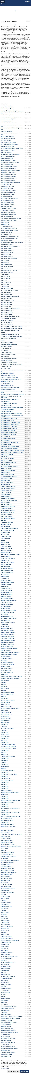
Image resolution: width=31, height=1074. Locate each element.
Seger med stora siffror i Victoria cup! (8, 748)
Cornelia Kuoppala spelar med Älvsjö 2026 (9, 110)
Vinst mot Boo (3, 696)
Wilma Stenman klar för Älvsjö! (7, 360)
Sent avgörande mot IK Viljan (6, 958)
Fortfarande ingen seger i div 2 (7, 592)
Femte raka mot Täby (5, 586)
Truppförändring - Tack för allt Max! (8, 172)
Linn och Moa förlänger (5, 383)
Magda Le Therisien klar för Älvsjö (8, 518)
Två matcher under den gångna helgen (8, 1006)
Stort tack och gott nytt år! (6, 366)
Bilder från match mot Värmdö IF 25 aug (9, 166)
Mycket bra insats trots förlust (7, 820)
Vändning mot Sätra (5, 928)
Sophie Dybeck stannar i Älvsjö (7, 200)
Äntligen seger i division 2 (6, 588)
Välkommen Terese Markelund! (7, 312)
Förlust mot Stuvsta (5, 542)
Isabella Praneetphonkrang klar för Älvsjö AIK (10, 652)
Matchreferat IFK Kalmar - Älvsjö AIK (8, 430)
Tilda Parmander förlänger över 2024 (8, 208)
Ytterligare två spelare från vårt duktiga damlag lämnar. (12, 407)
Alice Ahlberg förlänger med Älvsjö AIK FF (9, 448)
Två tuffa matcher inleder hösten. (7, 409)
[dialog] (15, 1066)
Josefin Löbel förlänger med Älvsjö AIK (9, 220)
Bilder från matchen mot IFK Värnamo (8, 176)
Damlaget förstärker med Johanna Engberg (10, 940)
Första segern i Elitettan (5, 480)
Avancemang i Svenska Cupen (7, 926)
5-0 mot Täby (3, 996)
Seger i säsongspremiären (6, 504)
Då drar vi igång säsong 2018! (7, 780)
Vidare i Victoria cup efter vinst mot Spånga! (10, 792)
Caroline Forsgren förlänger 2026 (7, 136)
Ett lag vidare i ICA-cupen (6, 1040)
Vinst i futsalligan (4, 674)
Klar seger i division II (5, 766)
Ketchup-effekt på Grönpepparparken (8, 600)
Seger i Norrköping (4, 908)
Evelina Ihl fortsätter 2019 (6, 650)
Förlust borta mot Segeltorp (6, 248)
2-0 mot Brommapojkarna (6, 1014)
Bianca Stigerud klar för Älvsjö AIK (8, 640)
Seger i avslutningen (5, 680)
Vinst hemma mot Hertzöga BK (7, 252)
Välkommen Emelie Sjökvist (6, 304)
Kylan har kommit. (4, 848)
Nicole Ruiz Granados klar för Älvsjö (8, 190)
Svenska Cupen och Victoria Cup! (7, 802)
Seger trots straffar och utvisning (7, 562)
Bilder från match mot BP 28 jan (7, 310)
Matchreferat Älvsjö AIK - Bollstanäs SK (9, 418)
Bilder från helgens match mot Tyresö (8, 168)
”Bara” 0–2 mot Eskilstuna (6, 536)
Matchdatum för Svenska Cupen (7, 870)
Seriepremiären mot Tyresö (6, 294)
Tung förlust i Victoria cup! (6, 712)
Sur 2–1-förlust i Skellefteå (6, 478)
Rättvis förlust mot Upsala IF (6, 550)
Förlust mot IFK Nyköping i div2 (7, 694)
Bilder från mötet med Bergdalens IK (8, 338)
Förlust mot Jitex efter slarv (6, 460)
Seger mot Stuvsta (4, 948)
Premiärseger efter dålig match (7, 616)
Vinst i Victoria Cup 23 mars (6, 298)
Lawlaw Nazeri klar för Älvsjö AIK (7, 373)
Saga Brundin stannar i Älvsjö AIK (7, 204)
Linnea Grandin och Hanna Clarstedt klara (9, 377)
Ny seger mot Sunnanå (5, 472)
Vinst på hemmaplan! (5, 284)
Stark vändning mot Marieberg (7, 952)
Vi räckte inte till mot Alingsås (7, 522)
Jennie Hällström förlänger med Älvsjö (9, 358)
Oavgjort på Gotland (5, 534)
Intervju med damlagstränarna (7, 342)
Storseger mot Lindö (5, 944)
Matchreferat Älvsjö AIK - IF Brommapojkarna (10, 424)
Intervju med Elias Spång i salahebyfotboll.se (10, 316)
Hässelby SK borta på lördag (7, 938)
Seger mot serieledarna (5, 720)
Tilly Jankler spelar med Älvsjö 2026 (8, 119)
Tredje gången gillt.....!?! (5, 794)
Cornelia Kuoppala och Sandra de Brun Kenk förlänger (12, 148)
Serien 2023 (3, 332)
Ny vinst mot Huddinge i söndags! (8, 844)
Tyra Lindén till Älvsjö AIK (6, 184)
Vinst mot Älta (3, 850)
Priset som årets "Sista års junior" (7, 868)
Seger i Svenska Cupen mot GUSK (8, 138)
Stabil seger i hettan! (5, 734)
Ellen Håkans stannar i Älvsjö (6, 226)
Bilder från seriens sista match (7, 164)
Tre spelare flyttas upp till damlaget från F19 (10, 334)
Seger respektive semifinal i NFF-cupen (9, 1022)
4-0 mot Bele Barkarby (9, 21)
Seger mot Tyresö (4, 918)
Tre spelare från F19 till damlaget (7, 146)
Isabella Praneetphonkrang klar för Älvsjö (9, 230)
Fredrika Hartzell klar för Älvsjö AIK (8, 1042)
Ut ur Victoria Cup (4, 1004)
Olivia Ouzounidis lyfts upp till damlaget (9, 344)
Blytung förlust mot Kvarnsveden (7, 474)
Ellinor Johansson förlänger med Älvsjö (9, 362)
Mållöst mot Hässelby (5, 608)
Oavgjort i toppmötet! (5, 736)
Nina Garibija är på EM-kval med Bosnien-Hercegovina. (12, 242)
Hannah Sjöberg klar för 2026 (7, 121)
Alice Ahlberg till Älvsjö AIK (6, 516)
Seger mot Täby (4, 686)
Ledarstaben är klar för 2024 (6, 240)
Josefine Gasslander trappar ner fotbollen (9, 1032)
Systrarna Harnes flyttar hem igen (7, 1008)
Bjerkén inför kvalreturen (6, 524)
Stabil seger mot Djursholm (6, 590)
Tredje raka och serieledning (6, 594)
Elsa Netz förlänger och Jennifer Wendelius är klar (11, 379)
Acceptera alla (24, 1071)
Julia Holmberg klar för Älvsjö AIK (8, 1046)
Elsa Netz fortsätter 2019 (6, 670)
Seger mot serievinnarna (6, 1056)
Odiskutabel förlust (5, 904)
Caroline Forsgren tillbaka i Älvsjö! (8, 156)
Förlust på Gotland (4, 950)
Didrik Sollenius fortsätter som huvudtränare (10, 162)
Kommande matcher (5, 982)
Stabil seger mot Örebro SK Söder (8, 558)
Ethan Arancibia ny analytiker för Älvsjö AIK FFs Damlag (12, 452)
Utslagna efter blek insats (6, 602)
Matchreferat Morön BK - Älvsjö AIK (8, 438)
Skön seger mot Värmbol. (6, 718)
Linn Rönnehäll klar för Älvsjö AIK (7, 210)
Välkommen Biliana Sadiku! (6, 314)
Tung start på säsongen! (6, 778)
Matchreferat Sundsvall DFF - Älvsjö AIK (9, 428)
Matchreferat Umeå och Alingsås (7, 420)
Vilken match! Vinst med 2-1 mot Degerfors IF (10, 246)
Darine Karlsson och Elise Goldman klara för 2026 (11, 117)
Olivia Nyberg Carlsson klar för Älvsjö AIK (9, 648)
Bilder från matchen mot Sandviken (8, 180)
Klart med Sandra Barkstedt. (6, 818)
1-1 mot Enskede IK (5, 286)
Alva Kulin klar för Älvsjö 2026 (7, 115)
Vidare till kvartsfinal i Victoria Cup (8, 622)
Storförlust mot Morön (5, 464)
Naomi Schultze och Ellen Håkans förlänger (10, 144)
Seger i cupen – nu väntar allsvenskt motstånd (10, 554)
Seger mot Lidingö (4, 698)
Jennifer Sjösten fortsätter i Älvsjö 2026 (9, 123)
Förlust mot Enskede (5, 260)
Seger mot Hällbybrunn (5, 702)
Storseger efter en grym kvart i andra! (8, 746)
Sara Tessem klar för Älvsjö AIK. (7, 862)
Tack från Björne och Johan (6, 884)
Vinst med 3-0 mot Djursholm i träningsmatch (10, 296)
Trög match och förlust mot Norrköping (9, 500)
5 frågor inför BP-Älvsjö (5, 992)
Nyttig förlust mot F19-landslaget (7, 634)
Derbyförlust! (3, 762)
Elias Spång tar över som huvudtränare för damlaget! (11, 336)
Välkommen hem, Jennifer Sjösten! (8, 150)
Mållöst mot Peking (5, 626)
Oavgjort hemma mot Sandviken (7, 458)
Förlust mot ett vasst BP (5, 502)
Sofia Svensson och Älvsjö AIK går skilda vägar (10, 182)
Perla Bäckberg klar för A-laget (7, 232)
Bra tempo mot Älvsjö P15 (6, 494)
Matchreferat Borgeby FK (6, 444)
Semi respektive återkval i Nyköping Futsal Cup (10, 1018)
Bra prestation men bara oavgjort (7, 664)
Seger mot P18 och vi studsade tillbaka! (9, 774)
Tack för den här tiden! (5, 896)
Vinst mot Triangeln (5, 934)
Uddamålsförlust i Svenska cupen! (8, 756)
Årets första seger (4, 624)
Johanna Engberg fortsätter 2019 (7, 642)
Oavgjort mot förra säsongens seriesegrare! (10, 860)
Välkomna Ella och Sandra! (6, 302)
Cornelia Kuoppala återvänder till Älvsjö (9, 228)
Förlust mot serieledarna (6, 564)
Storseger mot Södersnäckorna (7, 892)
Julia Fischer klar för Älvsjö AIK (7, 188)
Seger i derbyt (3, 986)
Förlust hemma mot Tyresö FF (7, 266)
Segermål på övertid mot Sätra (7, 570)
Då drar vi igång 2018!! (5, 832)
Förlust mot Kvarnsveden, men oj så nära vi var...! (10, 816)
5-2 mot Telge (3, 932)
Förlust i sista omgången (6, 886)
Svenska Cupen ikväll (5, 890)
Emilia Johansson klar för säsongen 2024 (9, 238)
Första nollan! (3, 768)
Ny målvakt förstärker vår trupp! (7, 824)
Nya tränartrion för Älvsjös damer (7, 385)
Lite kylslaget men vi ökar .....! (7, 866)
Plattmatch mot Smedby (6, 496)
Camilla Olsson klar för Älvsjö (7, 381)
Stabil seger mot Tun (5, 930)
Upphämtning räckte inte (6, 942)
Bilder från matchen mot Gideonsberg (8, 174)
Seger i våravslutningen (5, 566)
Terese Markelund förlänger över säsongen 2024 (11, 218)
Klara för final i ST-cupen (6, 1026)
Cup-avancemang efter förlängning (8, 888)
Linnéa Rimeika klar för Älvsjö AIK (7, 638)
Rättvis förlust (3, 972)
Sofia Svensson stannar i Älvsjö (7, 202)
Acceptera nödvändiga (13, 1071)
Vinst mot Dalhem (4, 710)
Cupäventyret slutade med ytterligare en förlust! (10, 800)
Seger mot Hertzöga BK (5, 276)
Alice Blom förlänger (5, 222)
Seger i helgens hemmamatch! (7, 288)
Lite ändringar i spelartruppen (7, 411)
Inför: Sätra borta (4, 614)
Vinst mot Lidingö (4, 754)
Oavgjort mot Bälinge (5, 574)
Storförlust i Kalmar (5, 456)
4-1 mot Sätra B (4, 726)
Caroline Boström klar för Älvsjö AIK (8, 1038)
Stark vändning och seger (6, 584)
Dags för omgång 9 (5, 946)
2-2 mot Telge (3, 682)
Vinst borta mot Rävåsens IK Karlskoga (9, 258)
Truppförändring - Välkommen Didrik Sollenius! (10, 170)
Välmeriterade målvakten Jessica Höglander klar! (11, 846)
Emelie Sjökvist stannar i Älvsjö (7, 216)
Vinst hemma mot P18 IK (6, 254)
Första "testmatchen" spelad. (7, 874)
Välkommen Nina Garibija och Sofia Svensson (10, 308)
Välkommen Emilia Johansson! (7, 324)
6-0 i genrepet (3, 994)
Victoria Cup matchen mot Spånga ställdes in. (10, 808)
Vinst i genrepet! (4, 784)
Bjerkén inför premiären (5, 484)
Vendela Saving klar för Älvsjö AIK (8, 192)
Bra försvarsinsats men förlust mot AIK (9, 476)
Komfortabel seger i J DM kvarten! (8, 770)
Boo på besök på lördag (6, 966)
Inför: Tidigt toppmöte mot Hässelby (8, 610)
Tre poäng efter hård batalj (6, 1054)
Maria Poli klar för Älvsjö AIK (6, 514)
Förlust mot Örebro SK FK (6, 268)
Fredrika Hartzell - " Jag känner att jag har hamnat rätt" (12, 1016)
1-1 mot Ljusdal (4, 1012)
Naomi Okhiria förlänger (5, 368)
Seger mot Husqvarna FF (6, 278)
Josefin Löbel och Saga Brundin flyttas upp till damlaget (12, 394)
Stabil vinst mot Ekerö (5, 532)
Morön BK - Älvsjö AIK (5, 440)
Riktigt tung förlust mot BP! (6, 706)
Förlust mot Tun (4, 740)
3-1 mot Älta (3, 910)
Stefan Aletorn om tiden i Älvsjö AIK (8, 488)
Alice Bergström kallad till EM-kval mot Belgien (10, 387)
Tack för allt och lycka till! (6, 838)
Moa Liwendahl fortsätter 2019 (7, 662)
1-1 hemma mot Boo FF (5, 274)
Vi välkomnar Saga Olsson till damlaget (9, 403)
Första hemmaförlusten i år (6, 552)
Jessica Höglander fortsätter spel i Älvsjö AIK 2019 (11, 676)
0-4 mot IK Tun (3, 690)
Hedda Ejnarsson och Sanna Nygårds (8, 142)
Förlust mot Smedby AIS (6, 282)
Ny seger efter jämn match (6, 596)
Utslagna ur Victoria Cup (6, 492)
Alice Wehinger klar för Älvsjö (7, 106)
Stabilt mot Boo (4, 914)
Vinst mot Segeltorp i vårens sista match (9, 270)
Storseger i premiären (5, 401)
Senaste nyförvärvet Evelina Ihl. (7, 842)
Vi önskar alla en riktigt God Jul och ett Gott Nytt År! (11, 834)
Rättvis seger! (3, 752)
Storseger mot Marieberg (6, 902)
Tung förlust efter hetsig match (7, 572)
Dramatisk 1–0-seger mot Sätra (7, 612)
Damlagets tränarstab (5, 436)
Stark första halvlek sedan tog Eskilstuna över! (10, 812)
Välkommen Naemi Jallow (6, 306)
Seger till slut (3, 894)
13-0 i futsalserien (4, 858)
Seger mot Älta (4, 960)
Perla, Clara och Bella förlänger (7, 158)
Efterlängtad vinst (4, 350)
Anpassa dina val (5, 1068)
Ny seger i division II (5, 576)
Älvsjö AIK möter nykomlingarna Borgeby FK (10, 446)
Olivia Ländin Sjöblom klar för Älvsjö (8, 354)
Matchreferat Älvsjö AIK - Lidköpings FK (9, 426)
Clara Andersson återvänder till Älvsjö (8, 212)
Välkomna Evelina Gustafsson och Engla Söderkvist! (11, 328)
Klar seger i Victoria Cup (5, 666)
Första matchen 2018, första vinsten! (8, 826)
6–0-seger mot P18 (5, 578)
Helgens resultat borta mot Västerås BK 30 (9, 290)
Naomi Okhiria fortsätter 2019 (7, 672)
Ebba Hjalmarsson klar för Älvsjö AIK (8, 160)
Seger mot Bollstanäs (5, 620)
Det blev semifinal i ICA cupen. (7, 854)
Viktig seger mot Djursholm (6, 548)
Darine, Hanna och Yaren (6, 140)
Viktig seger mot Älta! (5, 704)
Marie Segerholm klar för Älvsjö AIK (8, 632)
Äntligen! (2, 340)
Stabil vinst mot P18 (5, 716)
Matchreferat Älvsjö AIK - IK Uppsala (8, 434)
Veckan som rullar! (4, 724)
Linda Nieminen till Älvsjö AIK (7, 508)
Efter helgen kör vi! (4, 882)
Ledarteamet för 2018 (5, 836)
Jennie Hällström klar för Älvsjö (7, 630)
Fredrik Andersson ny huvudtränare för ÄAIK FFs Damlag (12, 450)
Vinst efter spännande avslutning (7, 692)
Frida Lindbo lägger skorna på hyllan (8, 1030)
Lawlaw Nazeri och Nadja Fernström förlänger (10, 154)
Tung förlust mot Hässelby (6, 936)
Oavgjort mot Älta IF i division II (7, 598)
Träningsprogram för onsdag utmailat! (8, 872)
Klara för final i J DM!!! (5, 722)
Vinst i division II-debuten (6, 984)
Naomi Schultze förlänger (6, 234)
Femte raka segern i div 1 (6, 556)
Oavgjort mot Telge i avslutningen (7, 530)
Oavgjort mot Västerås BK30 (6, 264)
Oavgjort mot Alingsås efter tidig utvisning (9, 466)
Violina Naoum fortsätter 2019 (7, 668)
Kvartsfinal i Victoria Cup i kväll (7, 604)
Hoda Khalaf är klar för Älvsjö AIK (7, 186)
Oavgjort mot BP (4, 660)
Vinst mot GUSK (4, 1002)
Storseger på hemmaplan (6, 405)
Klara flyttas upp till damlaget (7, 454)
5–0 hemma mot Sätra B (6, 546)
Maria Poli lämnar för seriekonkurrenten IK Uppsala (11, 413)
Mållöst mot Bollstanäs (5, 998)
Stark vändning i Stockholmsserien (8, 389)
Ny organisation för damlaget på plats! (9, 432)
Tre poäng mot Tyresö (5, 974)
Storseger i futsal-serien (6, 864)
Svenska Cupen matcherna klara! (7, 852)
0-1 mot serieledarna (5, 922)
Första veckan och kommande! (7, 830)
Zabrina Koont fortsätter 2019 (7, 646)
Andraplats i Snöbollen (5, 1034)
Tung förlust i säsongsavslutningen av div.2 (9, 528)
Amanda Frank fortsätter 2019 (7, 658)
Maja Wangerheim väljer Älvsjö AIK (8, 375)
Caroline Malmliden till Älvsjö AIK (7, 512)
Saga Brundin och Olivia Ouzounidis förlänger (10, 330)
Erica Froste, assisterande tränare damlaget (10, 399)
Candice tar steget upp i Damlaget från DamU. (10, 708)
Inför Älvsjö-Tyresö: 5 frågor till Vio (8, 976)
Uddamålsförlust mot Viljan (6, 906)
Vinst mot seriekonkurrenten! (6, 790)
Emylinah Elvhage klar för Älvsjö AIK (8, 510)
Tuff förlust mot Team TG (6, 348)
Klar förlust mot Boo (5, 964)
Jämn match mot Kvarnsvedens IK (8, 498)
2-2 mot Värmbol (4, 916)
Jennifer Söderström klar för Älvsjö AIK (9, 654)
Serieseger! (3, 540)
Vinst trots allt (3, 684)
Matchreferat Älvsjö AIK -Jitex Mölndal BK (9, 442)
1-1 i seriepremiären (5, 990)
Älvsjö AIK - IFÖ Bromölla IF (6, 352)
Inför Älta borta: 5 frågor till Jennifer (8, 962)
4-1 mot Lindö (3, 900)
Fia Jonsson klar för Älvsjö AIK (7, 568)
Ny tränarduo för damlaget (6, 346)
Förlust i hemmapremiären (6, 292)
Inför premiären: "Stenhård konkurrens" (9, 618)
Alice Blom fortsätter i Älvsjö (6, 131)
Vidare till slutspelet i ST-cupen (7, 1028)
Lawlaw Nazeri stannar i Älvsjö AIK (8, 194)
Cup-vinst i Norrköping (5, 1036)
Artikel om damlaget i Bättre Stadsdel (8, 318)
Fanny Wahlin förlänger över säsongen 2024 (10, 236)
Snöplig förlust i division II (6, 606)
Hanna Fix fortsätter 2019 (6, 656)
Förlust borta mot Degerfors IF (7, 272)
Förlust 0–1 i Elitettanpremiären (7, 482)
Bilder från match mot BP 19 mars (7, 300)
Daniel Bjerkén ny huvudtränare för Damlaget (10, 678)
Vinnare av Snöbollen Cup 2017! (7, 840)
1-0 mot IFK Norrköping (5, 954)
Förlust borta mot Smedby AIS (7, 256)
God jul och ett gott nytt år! (6, 322)
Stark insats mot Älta (5, 560)
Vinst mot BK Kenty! (5, 262)
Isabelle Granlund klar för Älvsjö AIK (8, 506)
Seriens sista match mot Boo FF (7, 244)
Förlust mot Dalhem (5, 912)
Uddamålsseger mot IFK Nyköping (8, 744)
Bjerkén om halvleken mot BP (7, 628)
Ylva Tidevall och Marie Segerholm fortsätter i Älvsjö (11, 364)
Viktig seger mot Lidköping (6, 468)
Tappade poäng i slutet (5, 538)
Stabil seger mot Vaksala (6, 580)
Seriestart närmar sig (5, 356)
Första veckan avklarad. (5, 880)
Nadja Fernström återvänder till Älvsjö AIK (9, 198)
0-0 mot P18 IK (3, 280)
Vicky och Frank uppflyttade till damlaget (9, 1048)
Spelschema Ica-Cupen (5, 1050)
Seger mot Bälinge (4, 1000)
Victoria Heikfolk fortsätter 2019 (7, 644)
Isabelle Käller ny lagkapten (6, 1020)
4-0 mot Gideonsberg (5, 1010)
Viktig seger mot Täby (5, 544)
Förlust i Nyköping (4, 980)
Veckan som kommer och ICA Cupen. (8, 856)
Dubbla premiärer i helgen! (6, 988)
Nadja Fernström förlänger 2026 (7, 108)
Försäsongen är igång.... (6, 876)
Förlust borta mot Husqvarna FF (7, 250)
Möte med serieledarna (5, 924)
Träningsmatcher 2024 (5, 224)
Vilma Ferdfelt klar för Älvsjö (6, 206)
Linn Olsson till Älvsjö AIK (6, 1044)
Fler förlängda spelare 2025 (6, 152)
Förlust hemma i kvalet (5, 526)
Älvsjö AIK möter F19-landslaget (7, 636)
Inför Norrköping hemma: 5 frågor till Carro (9, 956)
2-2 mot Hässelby (4, 760)
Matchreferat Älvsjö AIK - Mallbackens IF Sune (10, 422)
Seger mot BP (3, 520)
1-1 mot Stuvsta (4, 730)
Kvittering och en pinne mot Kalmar (8, 470)
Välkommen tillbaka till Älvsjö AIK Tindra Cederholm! (11, 326)
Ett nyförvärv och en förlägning (7, 320)
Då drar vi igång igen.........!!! (6, 714)
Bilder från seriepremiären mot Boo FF (8, 178)
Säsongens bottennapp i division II (8, 700)
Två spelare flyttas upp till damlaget (8, 486)
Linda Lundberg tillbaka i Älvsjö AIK (8, 1052)
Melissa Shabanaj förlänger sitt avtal (8, 214)
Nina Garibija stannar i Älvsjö (6, 196)
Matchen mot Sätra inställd (6, 878)
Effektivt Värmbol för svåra (6, 978)
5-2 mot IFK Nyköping (5, 920)
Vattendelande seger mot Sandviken (8, 462)
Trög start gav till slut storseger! (7, 728)
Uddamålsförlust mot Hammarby (7, 490)
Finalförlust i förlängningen (6, 1024)
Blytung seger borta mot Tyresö (7, 582)
